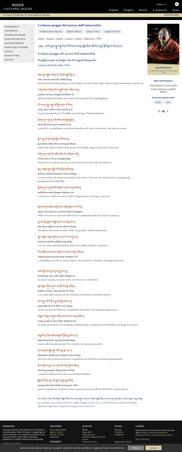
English (41, 38)
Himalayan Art (88, 434)
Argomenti (54, 437)
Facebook (119, 432)
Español (59, 38)
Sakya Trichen (93, 31)
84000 (85, 430)
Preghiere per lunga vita (51, 31)
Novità (143, 10)
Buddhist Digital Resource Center (93, 438)
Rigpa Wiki (87, 432)
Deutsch (50, 38)
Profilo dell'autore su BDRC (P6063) (163, 90)
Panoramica (12, 26)
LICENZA (140, 426)
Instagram (119, 434)
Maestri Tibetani (57, 434)
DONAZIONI (8, 426)
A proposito (159, 10)
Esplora (113, 10)
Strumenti (55, 441)
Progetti (129, 10)
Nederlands (89, 38)
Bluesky (118, 430)
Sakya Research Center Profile (163, 85)
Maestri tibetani (74, 31)
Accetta (153, 448)
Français (69, 38)
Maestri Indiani (56, 432)
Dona (175, 10)
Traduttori (12, 55)
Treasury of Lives (89, 442)
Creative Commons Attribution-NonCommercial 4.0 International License (154, 433)
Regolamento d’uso (123, 442)
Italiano (78, 38)
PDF (168, 102)
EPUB (158, 102)
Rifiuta (136, 448)
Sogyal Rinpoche (112, 31)
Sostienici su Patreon (12, 443)
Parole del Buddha (16, 47)
